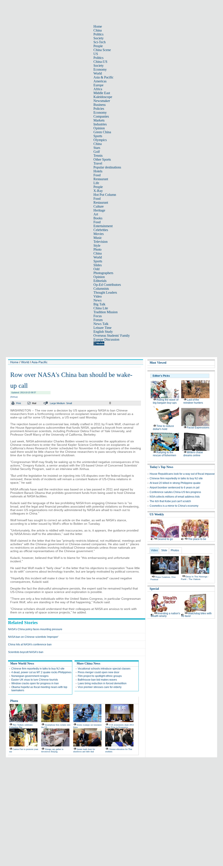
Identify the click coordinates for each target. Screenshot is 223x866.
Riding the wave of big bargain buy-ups (165, 401)
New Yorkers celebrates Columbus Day (21, 726)
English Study (103, 331)
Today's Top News (161, 467)
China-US (100, 61)
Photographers (103, 273)
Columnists (101, 288)
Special (154, 588)
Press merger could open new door (98, 672)
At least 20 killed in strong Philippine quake (175, 483)
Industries (100, 124)
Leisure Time (102, 328)
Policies (98, 108)
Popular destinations (107, 167)
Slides (97, 265)
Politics (98, 34)
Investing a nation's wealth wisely (165, 615)
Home (97, 26)
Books (97, 218)
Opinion (99, 128)
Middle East (101, 93)
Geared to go (165, 539)
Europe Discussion (106, 339)
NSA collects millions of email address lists (175, 496)
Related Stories (23, 622)
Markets (99, 120)
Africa (97, 89)
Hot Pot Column (104, 195)
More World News (22, 663)
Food (97, 175)
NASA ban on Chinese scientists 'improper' (33, 636)
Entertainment (103, 226)
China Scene (102, 50)
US (95, 54)
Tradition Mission (105, 312)
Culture (98, 206)
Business (99, 105)
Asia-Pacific (39, 362)
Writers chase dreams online (193, 454)
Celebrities (100, 230)
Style (96, 245)
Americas (99, 81)
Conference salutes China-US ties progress (175, 492)
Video (97, 296)
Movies (98, 234)
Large (53, 403)
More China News (88, 663)
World (97, 73)
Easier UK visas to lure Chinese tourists (34, 679)
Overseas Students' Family (111, 335)
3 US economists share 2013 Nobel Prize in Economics (119, 726)
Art (95, 214)
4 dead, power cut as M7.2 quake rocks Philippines (41, 672)
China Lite (100, 308)
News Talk (100, 324)
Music (97, 238)
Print (18, 403)
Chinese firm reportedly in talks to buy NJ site (37, 668)
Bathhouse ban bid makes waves (97, 679)
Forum (98, 320)
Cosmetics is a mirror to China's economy (174, 505)
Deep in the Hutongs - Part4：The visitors (195, 577)
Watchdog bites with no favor (196, 615)
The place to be (197, 539)
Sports (97, 136)
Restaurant (100, 179)
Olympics (100, 140)
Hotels (97, 171)
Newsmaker (101, 101)
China (97, 30)
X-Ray (98, 191)
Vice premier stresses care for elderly (100, 687)
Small (69, 403)
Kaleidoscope (102, 97)
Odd (96, 269)
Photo (97, 249)
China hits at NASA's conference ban (30, 644)
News (97, 300)
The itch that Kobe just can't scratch (170, 501)
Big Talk (99, 304)
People (98, 46)
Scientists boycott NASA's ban (25, 652)
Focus (97, 316)
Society (98, 38)
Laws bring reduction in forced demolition (102, 683)
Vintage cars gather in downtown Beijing (52, 750)
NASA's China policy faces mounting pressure (35, 629)
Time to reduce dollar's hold (163, 428)
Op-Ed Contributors (107, 284)
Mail (34, 403)
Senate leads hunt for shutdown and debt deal (84, 750)
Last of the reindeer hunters (193, 401)
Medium (61, 403)
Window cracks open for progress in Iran (35, 683)
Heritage (99, 210)
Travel (97, 163)
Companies (101, 116)
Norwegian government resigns (30, 676)
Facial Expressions (198, 427)
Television (100, 241)
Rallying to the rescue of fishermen (164, 454)
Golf (96, 151)
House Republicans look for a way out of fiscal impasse (182, 473)
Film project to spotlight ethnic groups (100, 676)
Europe (98, 85)
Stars (96, 148)
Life (96, 183)
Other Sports (102, 159)
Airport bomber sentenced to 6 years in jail (174, 487)
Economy (100, 69)
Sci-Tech (99, 42)
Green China (102, 132)
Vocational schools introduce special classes (104, 668)
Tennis (98, 155)
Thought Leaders (105, 292)
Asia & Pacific (103, 77)
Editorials (99, 281)
